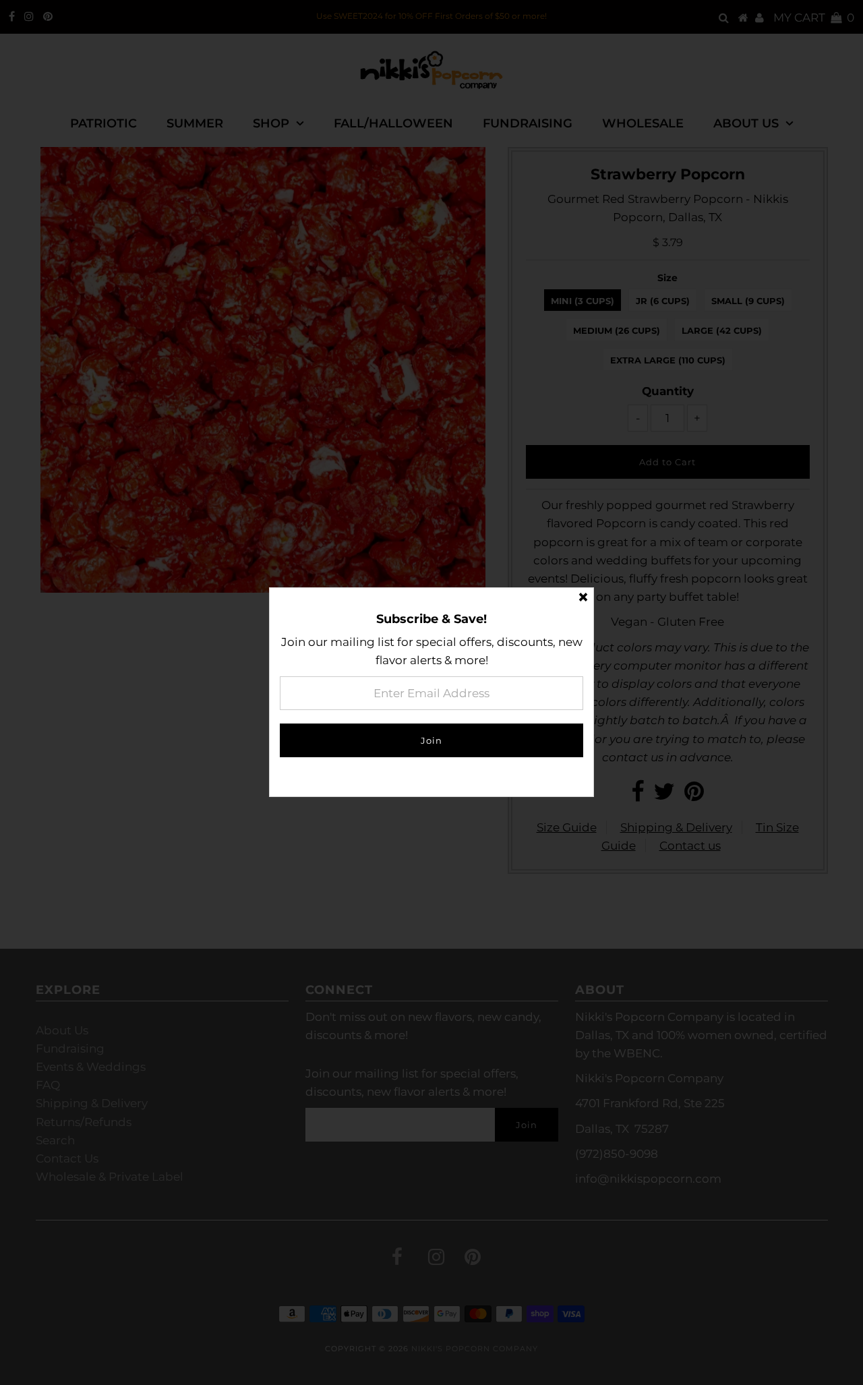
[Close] (583, 598)
